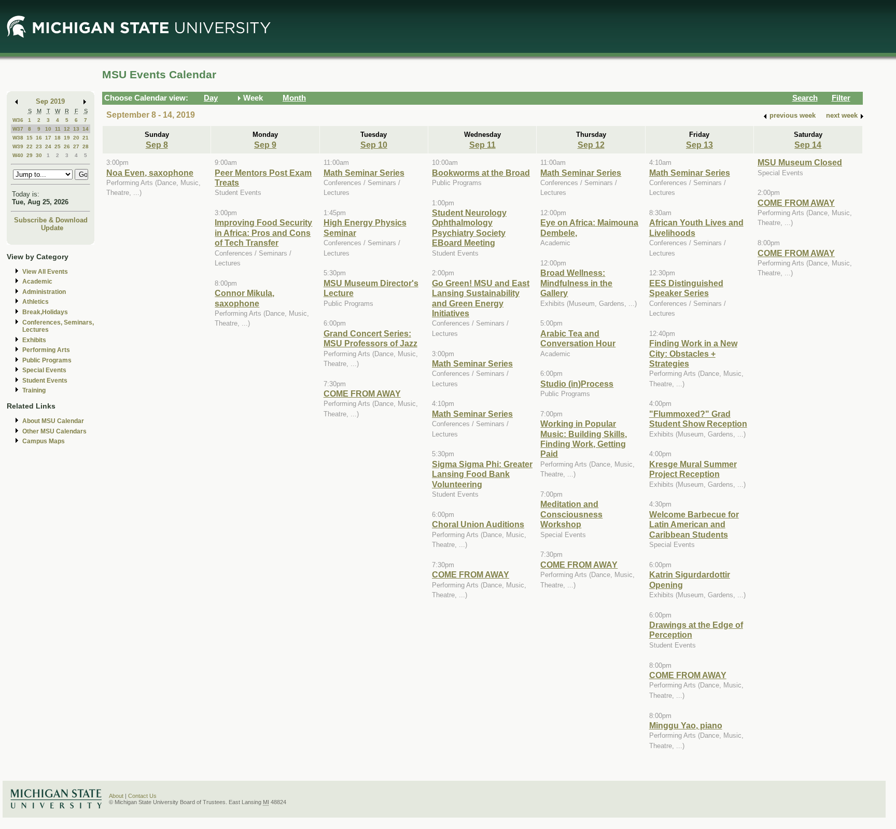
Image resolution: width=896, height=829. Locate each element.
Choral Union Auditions (478, 524)
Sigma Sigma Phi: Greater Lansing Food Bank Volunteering (482, 474)
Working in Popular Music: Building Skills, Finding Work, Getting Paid (583, 438)
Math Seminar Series (364, 172)
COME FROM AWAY (362, 393)
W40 (17, 155)
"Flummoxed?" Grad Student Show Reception (698, 418)
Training (34, 390)
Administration (44, 292)
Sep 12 (591, 144)
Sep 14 (807, 144)
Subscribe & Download (51, 220)
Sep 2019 (50, 101)
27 (76, 146)
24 (48, 146)
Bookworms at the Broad (481, 172)
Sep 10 (373, 144)
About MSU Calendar (53, 421)
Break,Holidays (45, 312)
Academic (37, 281)
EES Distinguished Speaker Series (686, 288)
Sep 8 (157, 144)
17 (48, 137)
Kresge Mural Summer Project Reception (693, 469)
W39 (17, 146)
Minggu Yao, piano (685, 725)
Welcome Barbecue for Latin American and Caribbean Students (694, 524)
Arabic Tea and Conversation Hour (577, 338)
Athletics (35, 301)
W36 (17, 120)
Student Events (44, 380)
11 (58, 129)
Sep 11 (482, 144)
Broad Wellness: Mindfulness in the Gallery (576, 283)
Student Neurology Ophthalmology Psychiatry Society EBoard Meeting (469, 227)
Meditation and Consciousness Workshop (571, 514)
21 (85, 137)
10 (48, 129)
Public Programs (47, 360)
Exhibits (34, 340)
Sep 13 (699, 144)
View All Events (45, 271)
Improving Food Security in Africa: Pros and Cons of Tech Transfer (263, 232)
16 (39, 137)
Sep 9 (265, 144)
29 (29, 155)
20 (76, 137)
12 (67, 129)
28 (85, 146)
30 (39, 155)
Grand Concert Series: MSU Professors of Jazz (370, 338)
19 (67, 137)
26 (67, 146)
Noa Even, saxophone (149, 172)
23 (39, 146)
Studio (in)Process (576, 383)
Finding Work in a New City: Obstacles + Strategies (693, 353)
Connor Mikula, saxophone (244, 297)
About (116, 796)
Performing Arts (46, 350)
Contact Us (142, 796)
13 (76, 129)
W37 (17, 129)
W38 (17, 137)
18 (57, 137)
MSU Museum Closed (800, 162)
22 (29, 146)
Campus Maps (43, 441)
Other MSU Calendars (54, 431)
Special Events (44, 370)
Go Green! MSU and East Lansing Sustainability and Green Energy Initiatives (480, 298)
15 (29, 137)
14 (85, 129)
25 (57, 146)
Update (52, 228)
